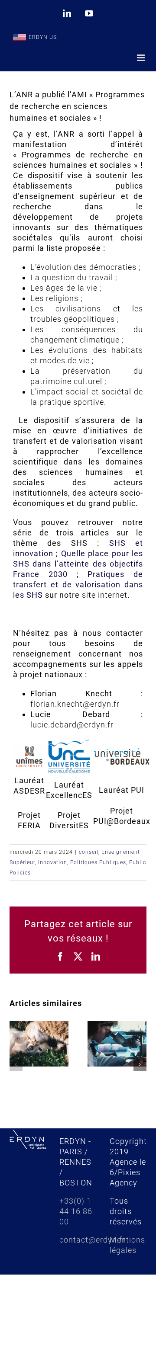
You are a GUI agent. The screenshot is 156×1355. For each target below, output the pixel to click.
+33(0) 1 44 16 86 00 (75, 1211)
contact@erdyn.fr (92, 1239)
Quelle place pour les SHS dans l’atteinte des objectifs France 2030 (78, 564)
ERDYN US (43, 37)
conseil (88, 852)
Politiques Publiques (98, 862)
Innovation (52, 862)
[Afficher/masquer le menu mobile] (141, 57)
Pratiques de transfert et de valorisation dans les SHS (78, 584)
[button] (16, 1064)
